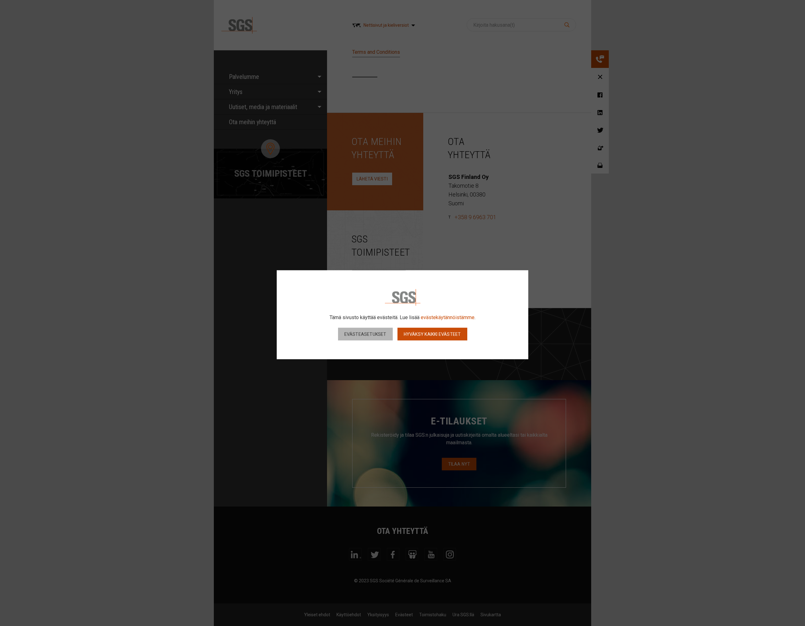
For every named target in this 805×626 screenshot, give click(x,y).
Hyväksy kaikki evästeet (432, 333)
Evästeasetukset (365, 333)
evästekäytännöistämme (448, 317)
